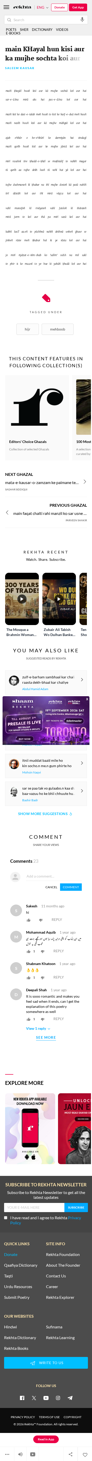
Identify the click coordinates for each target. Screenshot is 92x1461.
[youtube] (46, 1398)
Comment (71, 887)
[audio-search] (82, 19)
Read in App (46, 1439)
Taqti (8, 1276)
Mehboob (57, 329)
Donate (59, 7)
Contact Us (56, 1276)
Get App (78, 7)
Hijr (27, 329)
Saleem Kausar (19, 68)
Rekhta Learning (60, 1338)
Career (52, 1287)
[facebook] (22, 1398)
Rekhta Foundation (63, 1254)
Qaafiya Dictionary (20, 1265)
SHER (24, 30)
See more (46, 1037)
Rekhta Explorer (60, 1297)
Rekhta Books (16, 1348)
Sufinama (54, 1327)
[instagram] (58, 1398)
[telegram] (70, 1398)
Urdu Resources (18, 1287)
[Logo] (22, 7)
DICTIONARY (42, 30)
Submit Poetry (16, 1297)
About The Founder (63, 1265)
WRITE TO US (51, 1363)
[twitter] (34, 1398)
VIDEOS (62, 30)
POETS (11, 30)
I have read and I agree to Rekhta (45, 1220)
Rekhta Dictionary (20, 1338)
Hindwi (10, 1327)
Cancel (51, 887)
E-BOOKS (13, 33)
